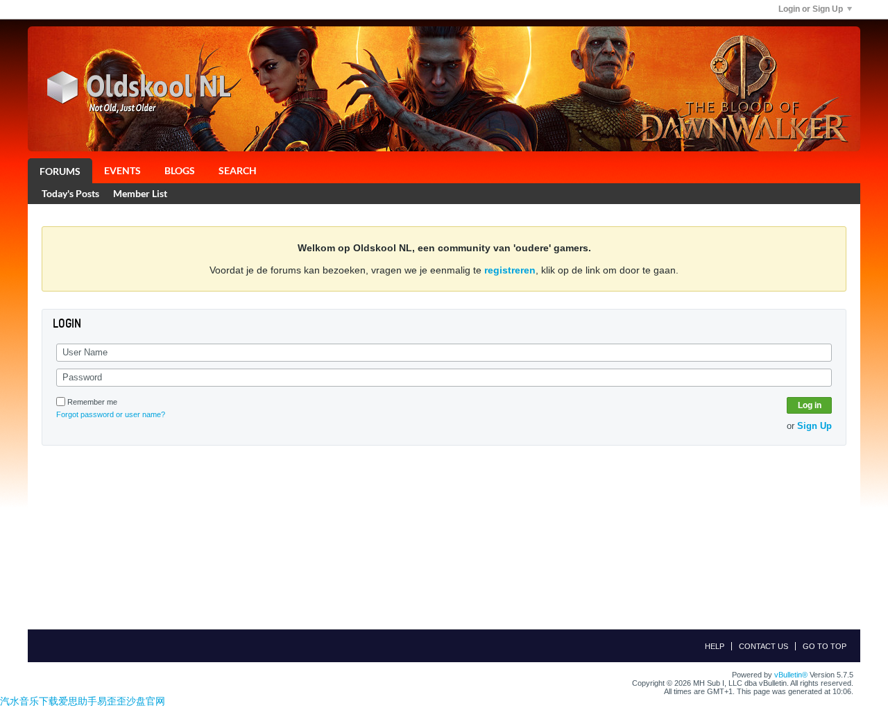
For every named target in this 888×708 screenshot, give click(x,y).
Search (238, 170)
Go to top (824, 646)
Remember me (92, 402)
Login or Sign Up (810, 9)
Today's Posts (70, 193)
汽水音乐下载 (29, 701)
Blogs (179, 170)
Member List (140, 193)
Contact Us (763, 646)
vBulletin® (791, 675)
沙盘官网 (145, 701)
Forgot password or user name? (110, 414)
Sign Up (814, 426)
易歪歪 (111, 701)
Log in (809, 405)
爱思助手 (77, 701)
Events (122, 170)
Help (714, 646)
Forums (60, 171)
